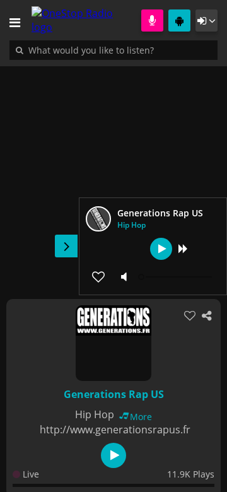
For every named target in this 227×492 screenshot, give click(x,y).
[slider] (176, 277)
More (141, 417)
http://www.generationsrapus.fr (115, 429)
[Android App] (179, 20)
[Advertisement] (113, 176)
